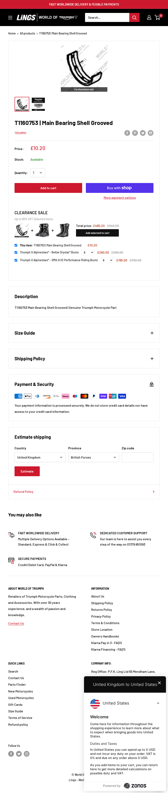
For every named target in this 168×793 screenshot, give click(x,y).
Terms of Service (20, 718)
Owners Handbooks (105, 636)
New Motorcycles (20, 691)
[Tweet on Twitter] (143, 132)
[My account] (149, 17)
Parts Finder (17, 684)
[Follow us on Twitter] (19, 753)
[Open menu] (10, 17)
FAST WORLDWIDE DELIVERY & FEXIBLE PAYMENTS (84, 4)
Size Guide (15, 711)
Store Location (101, 629)
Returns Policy (101, 609)
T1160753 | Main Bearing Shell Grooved (50, 245)
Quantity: (21, 173)
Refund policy (18, 724)
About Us (97, 596)
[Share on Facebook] (127, 132)
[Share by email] (150, 132)
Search (13, 671)
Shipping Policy (102, 603)
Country (20, 448)
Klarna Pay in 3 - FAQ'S (106, 643)
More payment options (120, 197)
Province (74, 448)
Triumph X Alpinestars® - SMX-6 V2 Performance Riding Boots (59, 260)
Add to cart (48, 188)
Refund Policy (23, 491)
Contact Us (16, 623)
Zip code (128, 448)
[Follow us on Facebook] (11, 753)
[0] (157, 17)
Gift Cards (15, 704)
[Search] (134, 17)
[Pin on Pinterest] (135, 132)
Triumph (20, 133)
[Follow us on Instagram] (27, 753)
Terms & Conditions (105, 623)
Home (12, 33)
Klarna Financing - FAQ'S (108, 649)
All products (27, 33)
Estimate (27, 471)
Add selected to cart (97, 233)
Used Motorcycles (21, 698)
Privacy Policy (101, 616)
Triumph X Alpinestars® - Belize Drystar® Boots (49, 252)
